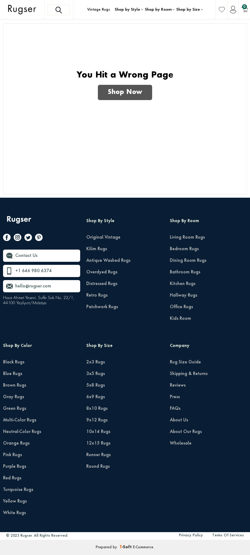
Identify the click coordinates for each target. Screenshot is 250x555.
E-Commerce (143, 547)
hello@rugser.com (33, 286)
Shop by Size (188, 10)
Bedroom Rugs (184, 249)
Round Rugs (98, 466)
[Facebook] (7, 238)
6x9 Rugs (95, 397)
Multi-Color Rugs (19, 420)
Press (175, 397)
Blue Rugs (12, 374)
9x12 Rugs (97, 420)
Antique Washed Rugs (108, 260)
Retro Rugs (97, 295)
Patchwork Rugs (102, 307)
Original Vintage (103, 237)
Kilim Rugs (96, 249)
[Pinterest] (39, 238)
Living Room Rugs (187, 237)
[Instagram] (17, 238)
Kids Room (180, 318)
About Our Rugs (186, 432)
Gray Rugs (13, 397)
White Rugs (14, 513)
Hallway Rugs (183, 295)
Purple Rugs (14, 466)
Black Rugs (13, 362)
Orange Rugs (16, 443)
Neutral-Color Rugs (22, 432)
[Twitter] (28, 238)
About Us (179, 420)
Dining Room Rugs (188, 260)
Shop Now (125, 92)
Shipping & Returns (189, 374)
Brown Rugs (14, 385)
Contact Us (26, 256)
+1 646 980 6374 (33, 271)
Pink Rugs (12, 455)
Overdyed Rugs (101, 272)
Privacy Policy (191, 535)
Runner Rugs (98, 455)
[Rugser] (19, 223)
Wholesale (180, 443)
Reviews (178, 385)
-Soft (126, 547)
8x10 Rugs (97, 408)
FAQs (175, 408)
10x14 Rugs (98, 432)
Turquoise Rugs (18, 490)
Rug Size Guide (185, 362)
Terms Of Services (228, 535)
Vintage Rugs (98, 10)
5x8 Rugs (95, 385)
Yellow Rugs (15, 501)
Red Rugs (12, 478)
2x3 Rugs (95, 362)
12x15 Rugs (98, 443)
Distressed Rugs (101, 284)
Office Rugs (181, 307)
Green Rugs (14, 408)
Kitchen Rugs (182, 284)
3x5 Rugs (95, 374)
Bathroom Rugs (185, 272)
